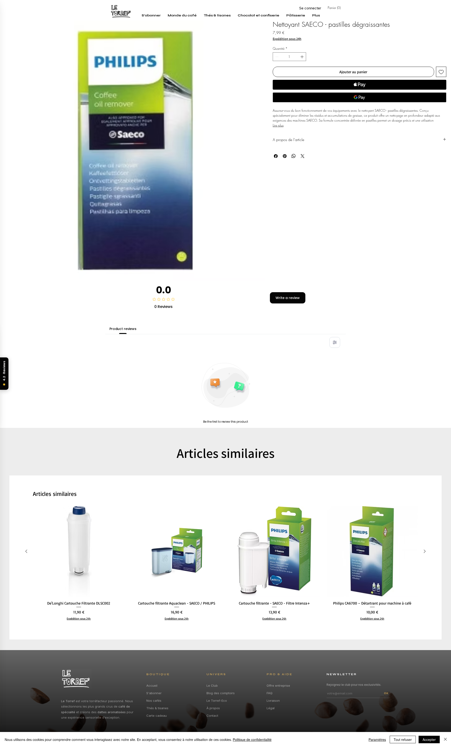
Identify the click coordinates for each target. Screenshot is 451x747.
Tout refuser (403, 739)
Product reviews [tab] (122, 328)
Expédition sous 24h (287, 39)
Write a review (288, 297)
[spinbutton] (289, 57)
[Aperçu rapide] (78, 551)
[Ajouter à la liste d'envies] (441, 72)
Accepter (429, 739)
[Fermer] (445, 739)
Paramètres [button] (377, 739)
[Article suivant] (425, 551)
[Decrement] (276, 57)
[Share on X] (302, 156)
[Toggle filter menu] (334, 342)
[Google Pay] (359, 97)
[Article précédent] (26, 551)
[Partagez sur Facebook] (276, 156)
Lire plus (278, 125)
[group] (225, 565)
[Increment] (302, 57)
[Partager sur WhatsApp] (293, 156)
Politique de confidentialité (252, 739)
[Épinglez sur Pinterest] (285, 156)
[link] (341, 8)
